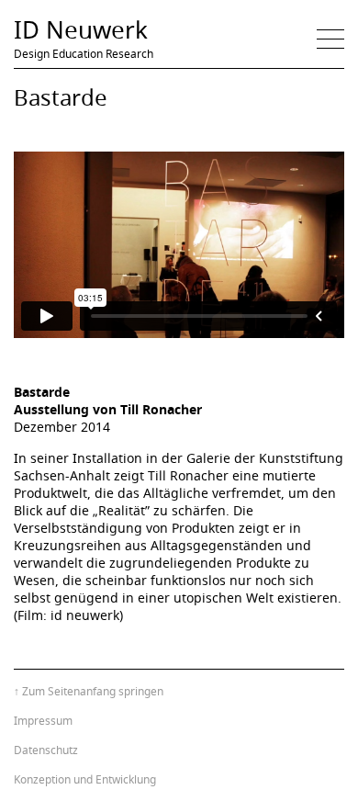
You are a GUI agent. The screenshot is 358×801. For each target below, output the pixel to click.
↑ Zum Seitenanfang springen (88, 691)
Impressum (43, 720)
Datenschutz (46, 750)
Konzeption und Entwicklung (85, 779)
